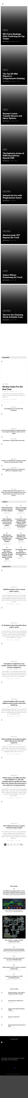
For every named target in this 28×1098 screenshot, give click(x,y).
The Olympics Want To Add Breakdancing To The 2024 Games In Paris (21, 552)
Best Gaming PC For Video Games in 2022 (17, 1025)
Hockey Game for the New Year (12, 388)
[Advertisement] (14, 342)
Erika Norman (6, 41)
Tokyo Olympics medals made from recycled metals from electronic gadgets (7, 522)
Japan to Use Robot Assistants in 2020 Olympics (21, 509)
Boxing (4, 149)
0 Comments (5, 399)
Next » (21, 844)
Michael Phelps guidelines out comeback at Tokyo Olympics (21, 537)
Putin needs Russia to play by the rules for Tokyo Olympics (7, 509)
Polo (9, 995)
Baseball (5, 30)
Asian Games (13, 407)
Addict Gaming (6, 191)
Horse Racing (4, 1061)
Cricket (10, 1018)
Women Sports (14, 587)
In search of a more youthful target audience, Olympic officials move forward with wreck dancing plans (21, 522)
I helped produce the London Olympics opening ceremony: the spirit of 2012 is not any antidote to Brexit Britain (7, 554)
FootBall (5, 69)
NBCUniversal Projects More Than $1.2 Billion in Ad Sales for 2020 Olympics (7, 538)
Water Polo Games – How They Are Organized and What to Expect (16, 993)
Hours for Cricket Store (14, 1016)
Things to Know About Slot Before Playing (16, 1009)
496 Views (13, 399)
